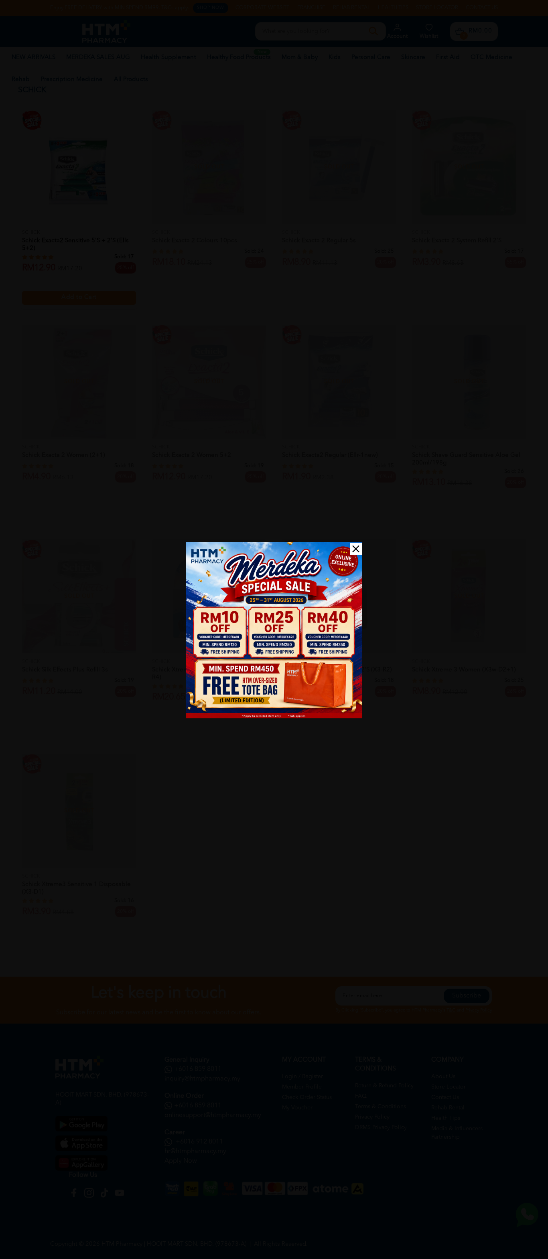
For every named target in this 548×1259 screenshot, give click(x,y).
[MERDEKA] (274, 630)
